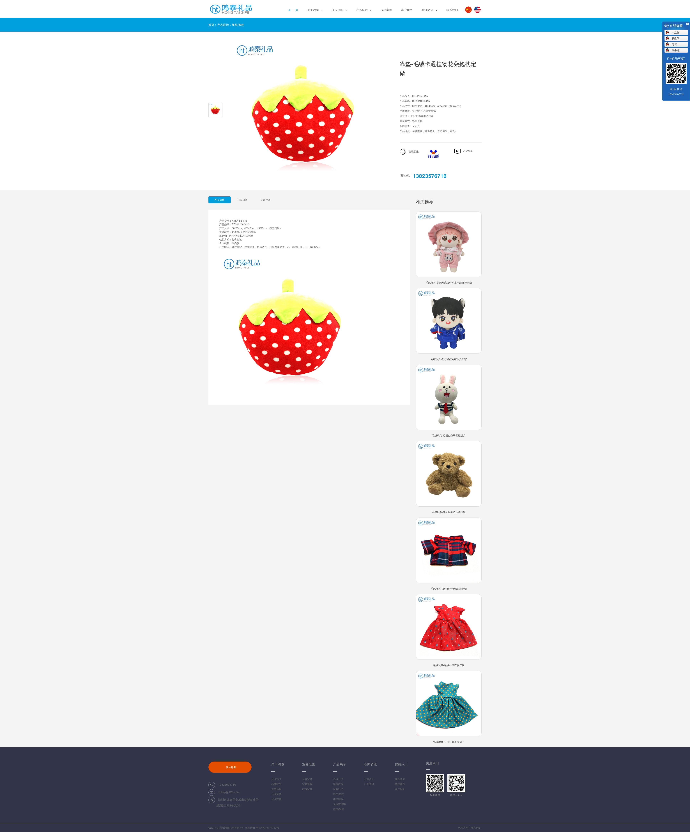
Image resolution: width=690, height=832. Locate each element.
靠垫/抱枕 (238, 25)
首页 (211, 25)
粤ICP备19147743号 (267, 827)
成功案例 (386, 10)
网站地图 (475, 827)
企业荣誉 (276, 794)
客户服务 (407, 10)
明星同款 (338, 799)
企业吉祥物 (339, 804)
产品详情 (220, 200)
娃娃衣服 (338, 784)
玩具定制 (307, 779)
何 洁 (674, 44)
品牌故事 (276, 784)
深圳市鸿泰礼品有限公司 (230, 827)
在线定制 (339, 37)
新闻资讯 (427, 10)
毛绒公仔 (338, 779)
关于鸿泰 (313, 10)
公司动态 (369, 779)
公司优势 (266, 200)
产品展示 (362, 10)
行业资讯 (369, 784)
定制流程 (243, 200)
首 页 (293, 10)
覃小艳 (675, 50)
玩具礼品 (364, 37)
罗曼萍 (675, 38)
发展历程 (315, 37)
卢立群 (675, 32)
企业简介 (276, 779)
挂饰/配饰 (338, 809)
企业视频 (276, 799)
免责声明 (463, 827)
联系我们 (452, 10)
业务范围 (337, 10)
